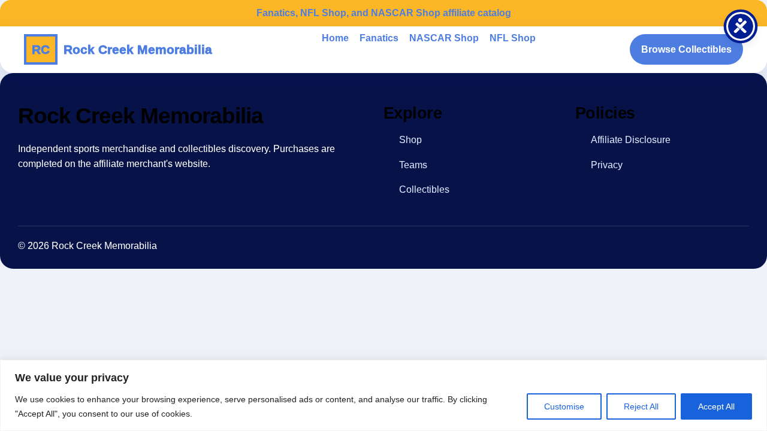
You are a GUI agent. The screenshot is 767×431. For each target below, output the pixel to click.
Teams (413, 165)
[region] (383, 395)
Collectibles (424, 189)
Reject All (641, 406)
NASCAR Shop (444, 38)
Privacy (607, 165)
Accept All (716, 406)
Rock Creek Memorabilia (122, 49)
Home (335, 38)
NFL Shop (513, 38)
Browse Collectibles (686, 49)
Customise (564, 406)
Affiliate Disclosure (631, 140)
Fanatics (379, 38)
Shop (410, 140)
